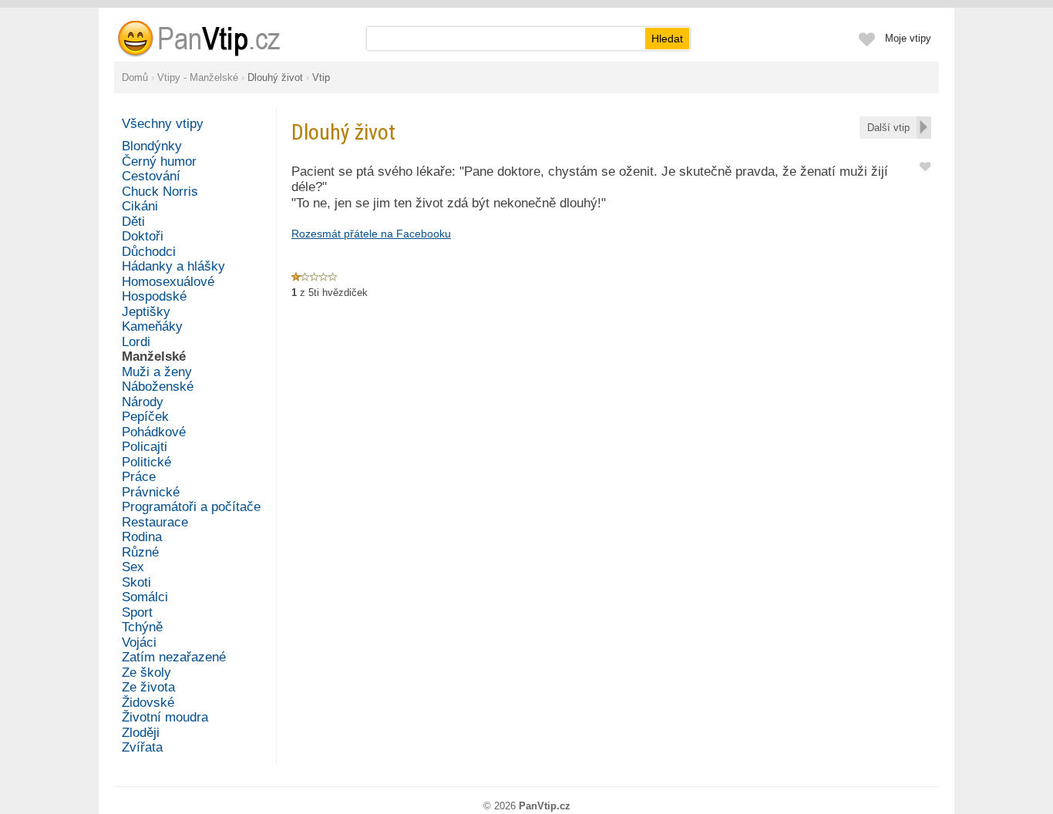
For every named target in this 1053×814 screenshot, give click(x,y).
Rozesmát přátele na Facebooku (371, 233)
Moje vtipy (908, 38)
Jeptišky (146, 311)
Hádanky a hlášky (173, 266)
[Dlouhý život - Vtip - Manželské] (217, 38)
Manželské (154, 356)
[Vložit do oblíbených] (925, 165)
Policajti (144, 446)
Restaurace (155, 522)
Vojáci (139, 642)
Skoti (136, 582)
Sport (137, 612)
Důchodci (149, 251)
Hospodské (154, 296)
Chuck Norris (160, 191)
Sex (133, 567)
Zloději (141, 732)
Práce (139, 476)
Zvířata (142, 747)
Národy (142, 402)
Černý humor (159, 161)
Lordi (136, 342)
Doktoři (142, 236)
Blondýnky (152, 146)
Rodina (142, 537)
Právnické (151, 492)
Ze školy (146, 672)
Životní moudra (165, 717)
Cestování (151, 176)
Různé (140, 552)
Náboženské (157, 386)
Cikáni (140, 206)
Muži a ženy (157, 372)
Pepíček (145, 416)
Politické (146, 462)
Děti (133, 221)
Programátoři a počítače (191, 507)
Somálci (145, 597)
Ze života (148, 687)
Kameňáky (152, 326)
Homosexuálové (168, 281)
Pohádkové (154, 432)
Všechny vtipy (163, 123)
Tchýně (142, 627)
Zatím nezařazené (174, 657)
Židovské (148, 702)
